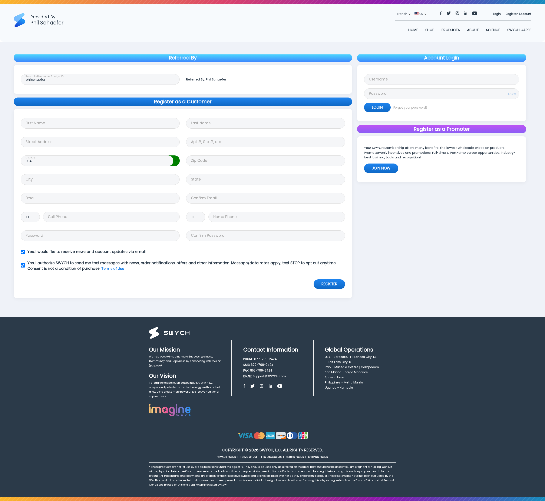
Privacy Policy (226, 457)
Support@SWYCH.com (269, 376)
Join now (381, 168)
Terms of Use (112, 268)
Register (329, 284)
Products (451, 29)
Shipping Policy (318, 457)
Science (493, 29)
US (421, 14)
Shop (429, 29)
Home (413, 29)
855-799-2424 (261, 370)
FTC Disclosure (271, 457)
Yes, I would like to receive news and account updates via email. (86, 251)
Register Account (518, 14)
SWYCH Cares (519, 29)
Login (377, 107)
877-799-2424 (265, 359)
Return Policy (295, 457)
